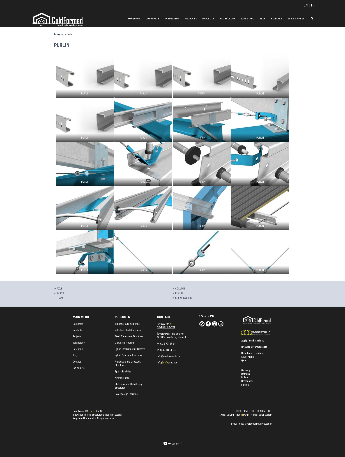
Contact (77, 361)
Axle (222, 414)
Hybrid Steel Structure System (130, 349)
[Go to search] (310, 18)
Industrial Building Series (127, 323)
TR (312, 5)
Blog (75, 355)
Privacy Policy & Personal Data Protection (251, 423)
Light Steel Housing (124, 342)
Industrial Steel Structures (128, 330)
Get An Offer (79, 367)
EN (306, 5)
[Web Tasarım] (172, 443)
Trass (239, 414)
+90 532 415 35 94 (166, 350)
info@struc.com (167, 362)
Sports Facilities (123, 371)
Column (230, 414)
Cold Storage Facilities (126, 394)
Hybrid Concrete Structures (128, 355)
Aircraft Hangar (122, 377)
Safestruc (78, 349)
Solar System (265, 414)
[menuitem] (134, 18)
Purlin (246, 414)
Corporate (78, 323)
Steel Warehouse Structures (129, 336)
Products (77, 330)
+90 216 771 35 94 (166, 343)
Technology (79, 342)
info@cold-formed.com (169, 356)
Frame (254, 414)
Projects (77, 336)
